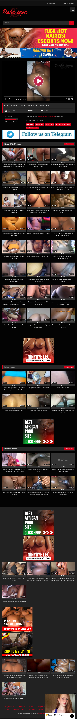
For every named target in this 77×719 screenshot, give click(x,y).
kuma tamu (50, 124)
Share (45, 110)
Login (64, 3)
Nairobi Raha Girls (36, 709)
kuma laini (40, 124)
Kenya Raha (55, 713)
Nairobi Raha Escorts (25, 707)
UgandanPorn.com (57, 707)
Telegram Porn (42, 707)
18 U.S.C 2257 (66, 709)
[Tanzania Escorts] (38, 362)
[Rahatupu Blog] (38, 13)
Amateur (30, 124)
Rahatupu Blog (43, 713)
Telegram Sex (9, 707)
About (32, 110)
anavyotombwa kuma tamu (46, 116)
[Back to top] (71, 713)
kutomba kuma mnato (64, 124)
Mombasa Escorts (19, 709)
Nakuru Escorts (51, 709)
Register (71, 3)
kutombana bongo (33, 128)
